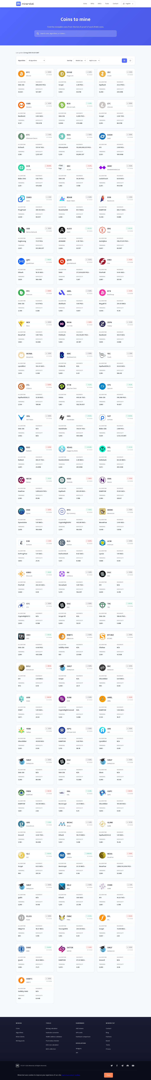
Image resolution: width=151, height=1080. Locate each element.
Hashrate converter (52, 1032)
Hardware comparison (83, 1036)
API (77, 1052)
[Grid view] (124, 60)
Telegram (122, 1066)
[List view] (130, 60)
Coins (85, 3)
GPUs (92, 3)
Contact (115, 3)
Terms (108, 1045)
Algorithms (19, 1032)
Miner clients (20, 1036)
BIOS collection (51, 1049)
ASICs (99, 3)
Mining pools (20, 1041)
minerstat (25, 3)
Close (108, 1075)
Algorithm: (21, 60)
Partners (109, 1036)
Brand (108, 1041)
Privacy (108, 1049)
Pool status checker (52, 1041)
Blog (107, 1032)
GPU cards (79, 1032)
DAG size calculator (52, 1045)
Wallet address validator (54, 1036)
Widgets (79, 1048)
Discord (133, 1066)
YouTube (128, 1066)
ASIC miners (80, 1028)
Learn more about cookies (71, 1075)
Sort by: (69, 60)
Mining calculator (51, 1028)
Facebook (117, 1066)
